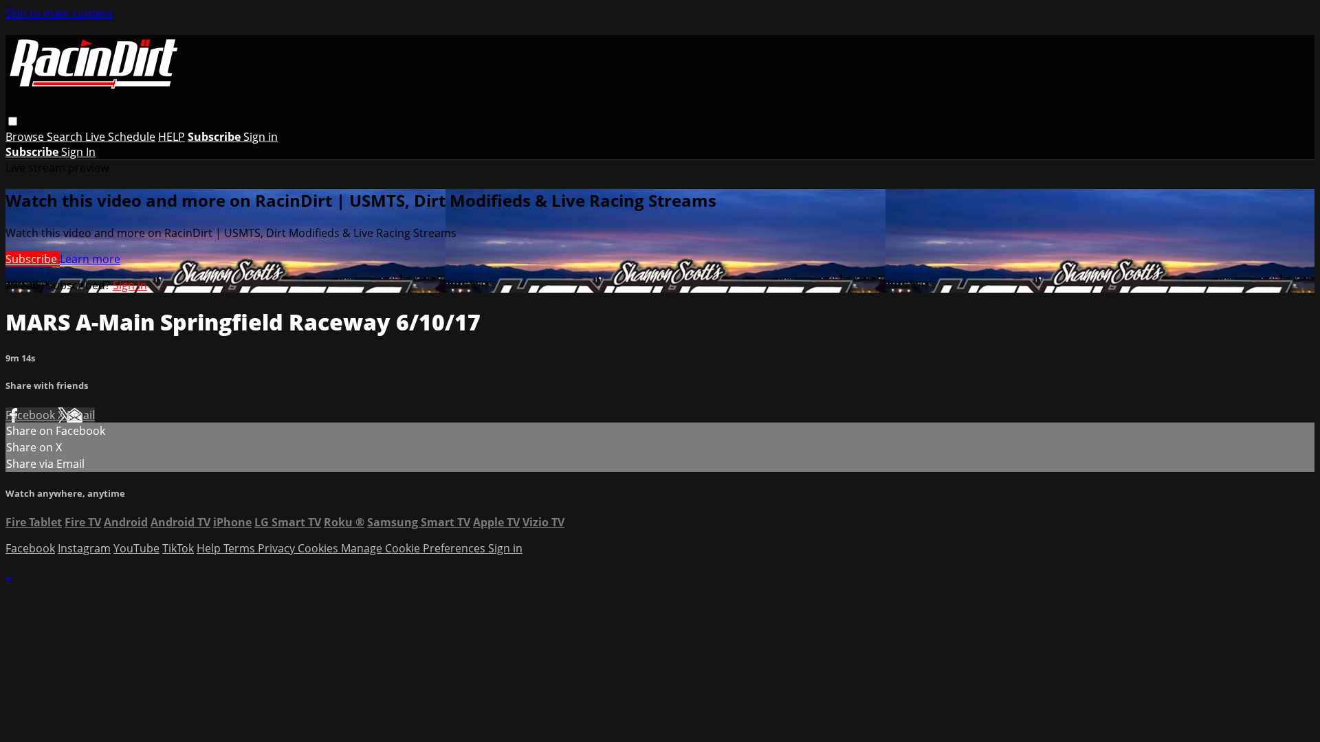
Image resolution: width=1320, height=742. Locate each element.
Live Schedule (120, 136)
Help (210, 548)
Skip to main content (59, 13)
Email (81, 415)
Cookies (319, 548)
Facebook (32, 415)
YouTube (136, 548)
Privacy (278, 548)
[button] (12, 121)
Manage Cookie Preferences (414, 548)
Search (66, 136)
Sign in (260, 136)
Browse (26, 136)
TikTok (178, 548)
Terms (240, 548)
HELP (171, 136)
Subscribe (33, 259)
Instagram (84, 548)
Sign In (78, 151)
